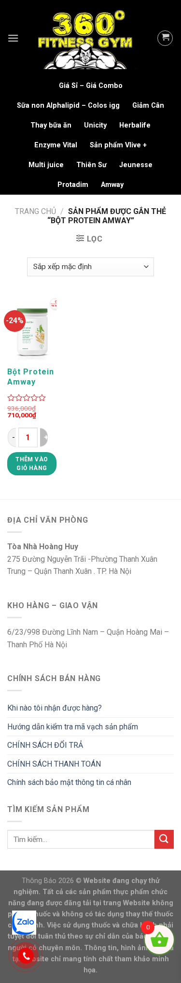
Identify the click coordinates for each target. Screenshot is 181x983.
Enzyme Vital (55, 145)
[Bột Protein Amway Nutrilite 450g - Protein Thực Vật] (31, 328)
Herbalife (135, 125)
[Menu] (13, 38)
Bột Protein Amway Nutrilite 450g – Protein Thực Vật (30, 376)
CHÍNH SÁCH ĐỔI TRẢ (45, 745)
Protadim (72, 185)
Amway (112, 185)
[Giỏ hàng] (165, 38)
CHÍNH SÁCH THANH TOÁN (54, 764)
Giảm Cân (148, 105)
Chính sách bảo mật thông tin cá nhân (69, 782)
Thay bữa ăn (50, 125)
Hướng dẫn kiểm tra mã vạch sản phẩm (72, 726)
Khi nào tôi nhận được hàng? (54, 707)
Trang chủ (35, 211)
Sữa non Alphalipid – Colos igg (68, 105)
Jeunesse (136, 165)
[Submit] (164, 839)
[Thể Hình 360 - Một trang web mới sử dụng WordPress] (88, 38)
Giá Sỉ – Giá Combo (91, 86)
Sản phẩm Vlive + (118, 145)
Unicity (95, 125)
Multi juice (46, 165)
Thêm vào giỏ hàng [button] (31, 463)
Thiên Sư (91, 165)
